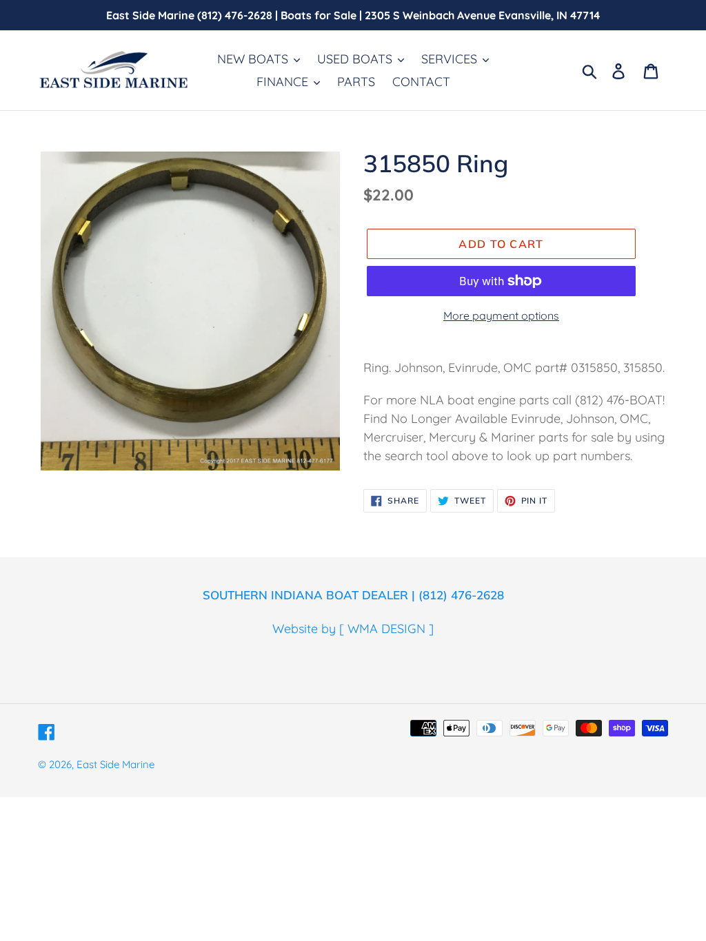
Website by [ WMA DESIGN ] (353, 629)
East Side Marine (115, 764)
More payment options (501, 315)
